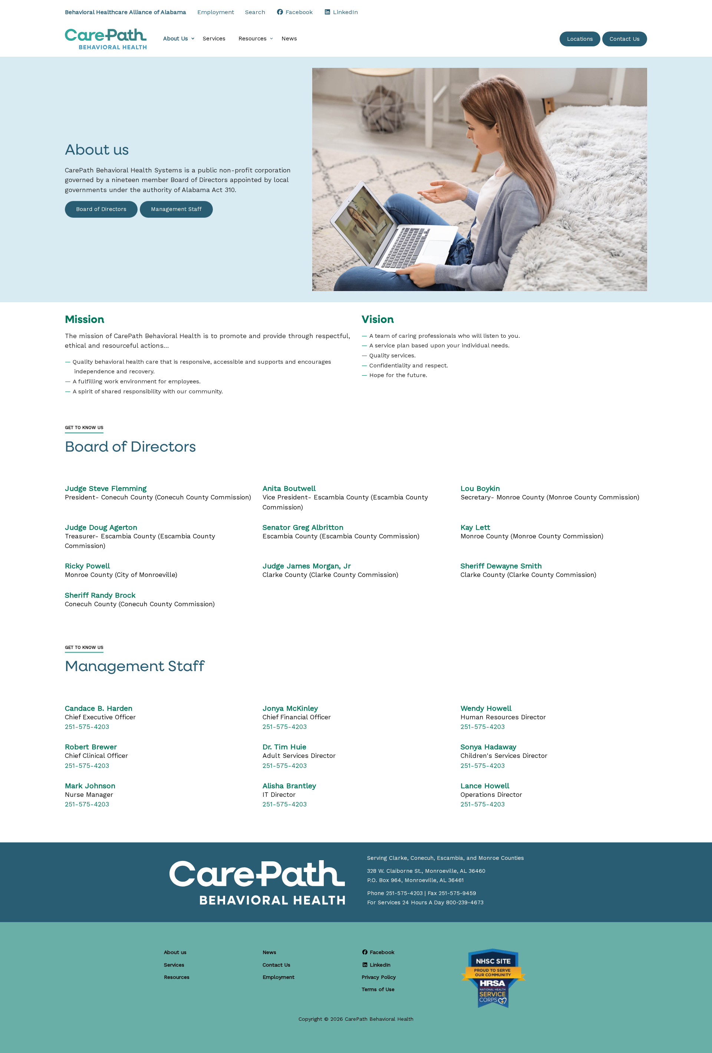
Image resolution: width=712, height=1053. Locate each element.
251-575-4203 (87, 726)
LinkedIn (379, 965)
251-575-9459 (457, 893)
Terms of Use (378, 989)
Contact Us (625, 39)
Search (255, 12)
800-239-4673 (465, 902)
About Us (175, 38)
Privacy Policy (379, 977)
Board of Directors (101, 209)
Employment (215, 12)
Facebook (381, 952)
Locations (580, 39)
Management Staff (176, 209)
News (289, 38)
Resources (252, 38)
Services (214, 38)
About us (175, 952)
